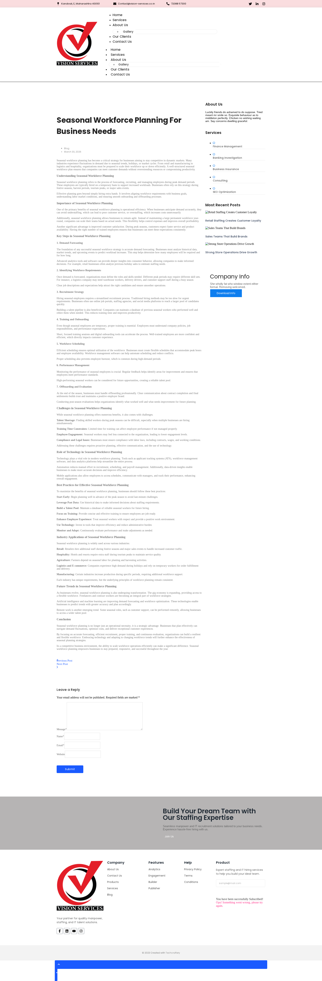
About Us (120, 25)
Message (62, 729)
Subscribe (223, 892)
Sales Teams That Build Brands (226, 236)
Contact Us (122, 41)
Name (60, 736)
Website (61, 754)
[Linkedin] (67, 931)
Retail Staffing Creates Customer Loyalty (233, 220)
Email (60, 745)
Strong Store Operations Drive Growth (231, 252)
